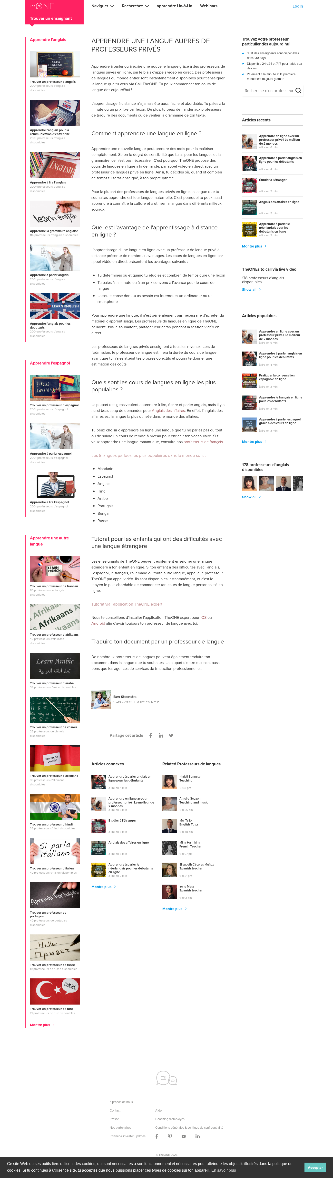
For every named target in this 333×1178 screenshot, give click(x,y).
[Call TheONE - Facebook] (156, 1136)
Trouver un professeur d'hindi (51, 824)
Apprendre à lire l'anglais (48, 182)
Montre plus (40, 1025)
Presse (114, 1119)
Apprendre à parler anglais (49, 275)
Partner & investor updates (128, 1136)
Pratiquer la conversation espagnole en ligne (277, 378)
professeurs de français (203, 441)
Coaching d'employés (170, 1119)
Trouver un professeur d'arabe (52, 683)
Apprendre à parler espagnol (50, 454)
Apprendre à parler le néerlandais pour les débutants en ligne (130, 868)
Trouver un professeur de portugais (48, 914)
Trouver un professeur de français (54, 586)
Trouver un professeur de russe (52, 965)
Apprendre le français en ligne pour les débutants (280, 400)
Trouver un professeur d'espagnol (54, 405)
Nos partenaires (120, 1127)
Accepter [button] (315, 1167)
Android (98, 623)
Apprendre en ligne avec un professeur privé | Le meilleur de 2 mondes (131, 802)
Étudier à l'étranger (122, 821)
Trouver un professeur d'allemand (54, 776)
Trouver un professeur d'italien (52, 868)
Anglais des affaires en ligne (128, 843)
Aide (158, 1110)
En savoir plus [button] (223, 1170)
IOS (203, 617)
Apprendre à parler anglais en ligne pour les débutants (129, 779)
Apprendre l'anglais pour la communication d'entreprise (50, 132)
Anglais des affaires (168, 410)
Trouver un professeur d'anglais (53, 82)
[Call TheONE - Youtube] (184, 1136)
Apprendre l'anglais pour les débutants (50, 325)
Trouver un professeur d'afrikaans (54, 635)
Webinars (208, 6)
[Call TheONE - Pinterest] (170, 1136)
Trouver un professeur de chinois (53, 727)
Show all (249, 289)
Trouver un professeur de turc (51, 1009)
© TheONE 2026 (166, 1155)
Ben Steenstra (125, 696)
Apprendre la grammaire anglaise (54, 231)
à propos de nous (121, 1102)
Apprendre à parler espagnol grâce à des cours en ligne (280, 422)
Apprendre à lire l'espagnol (49, 502)
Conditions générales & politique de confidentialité (189, 1127)
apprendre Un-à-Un (174, 6)
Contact (115, 1110)
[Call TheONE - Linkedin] (198, 1136)
